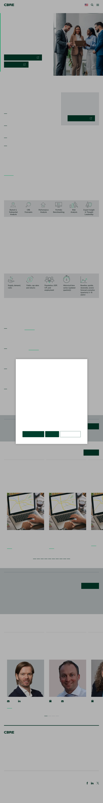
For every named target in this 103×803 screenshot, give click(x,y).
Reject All (52, 434)
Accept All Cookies (33, 434)
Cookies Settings (70, 434)
